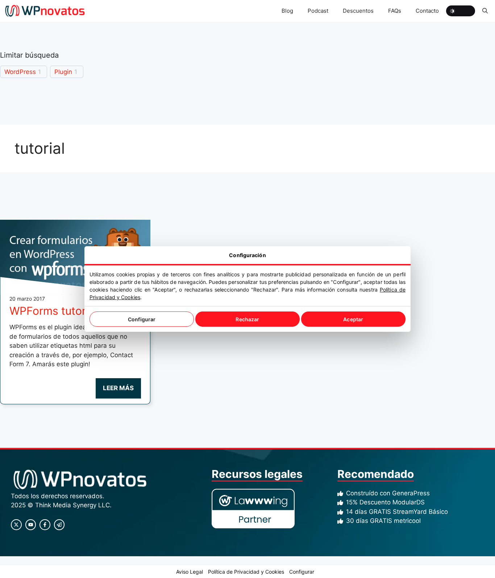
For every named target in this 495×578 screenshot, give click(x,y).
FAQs (394, 10)
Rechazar (247, 319)
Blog (287, 10)
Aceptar (353, 319)
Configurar (141, 319)
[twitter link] (30, 524)
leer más (118, 388)
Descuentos (358, 10)
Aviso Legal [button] (189, 572)
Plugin (63, 71)
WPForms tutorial (53, 310)
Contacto (427, 10)
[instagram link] (16, 524)
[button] (485, 11)
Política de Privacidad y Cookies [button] (246, 572)
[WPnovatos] (45, 11)
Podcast (318, 10)
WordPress (20, 71)
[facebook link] (44, 524)
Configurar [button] (301, 572)
